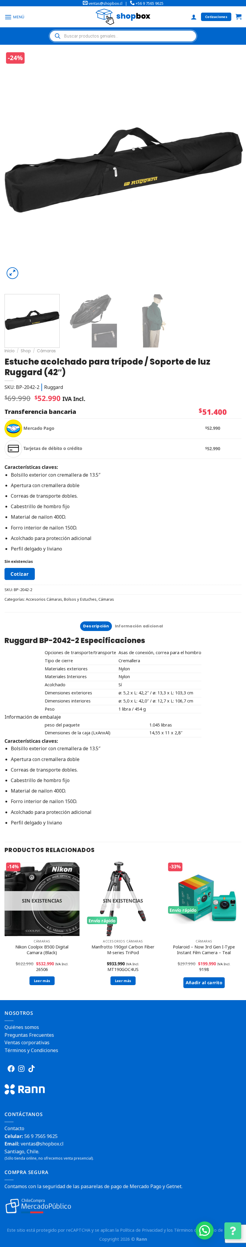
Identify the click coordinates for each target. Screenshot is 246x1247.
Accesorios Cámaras (44, 599)
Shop (26, 351)
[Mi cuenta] (194, 16)
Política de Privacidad (141, 1230)
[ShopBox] (123, 17)
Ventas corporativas (27, 1042)
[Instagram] (21, 1068)
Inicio (9, 351)
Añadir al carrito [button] (204, 982)
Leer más (42, 980)
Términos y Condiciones (31, 1050)
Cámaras (46, 351)
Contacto (14, 1128)
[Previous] (16, 170)
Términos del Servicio (195, 1230)
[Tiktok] (31, 1068)
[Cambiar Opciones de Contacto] (232, 1230)
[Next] (230, 170)
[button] (205, 1230)
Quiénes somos (21, 1027)
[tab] (96, 626)
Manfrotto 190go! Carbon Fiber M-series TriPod (123, 949)
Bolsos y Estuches (80, 599)
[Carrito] (239, 17)
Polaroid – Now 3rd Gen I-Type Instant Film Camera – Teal (204, 949)
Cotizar (19, 574)
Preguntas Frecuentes (29, 1035)
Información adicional (139, 626)
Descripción (96, 626)
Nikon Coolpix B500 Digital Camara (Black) (41, 949)
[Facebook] (11, 1068)
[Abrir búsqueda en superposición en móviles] (123, 36)
